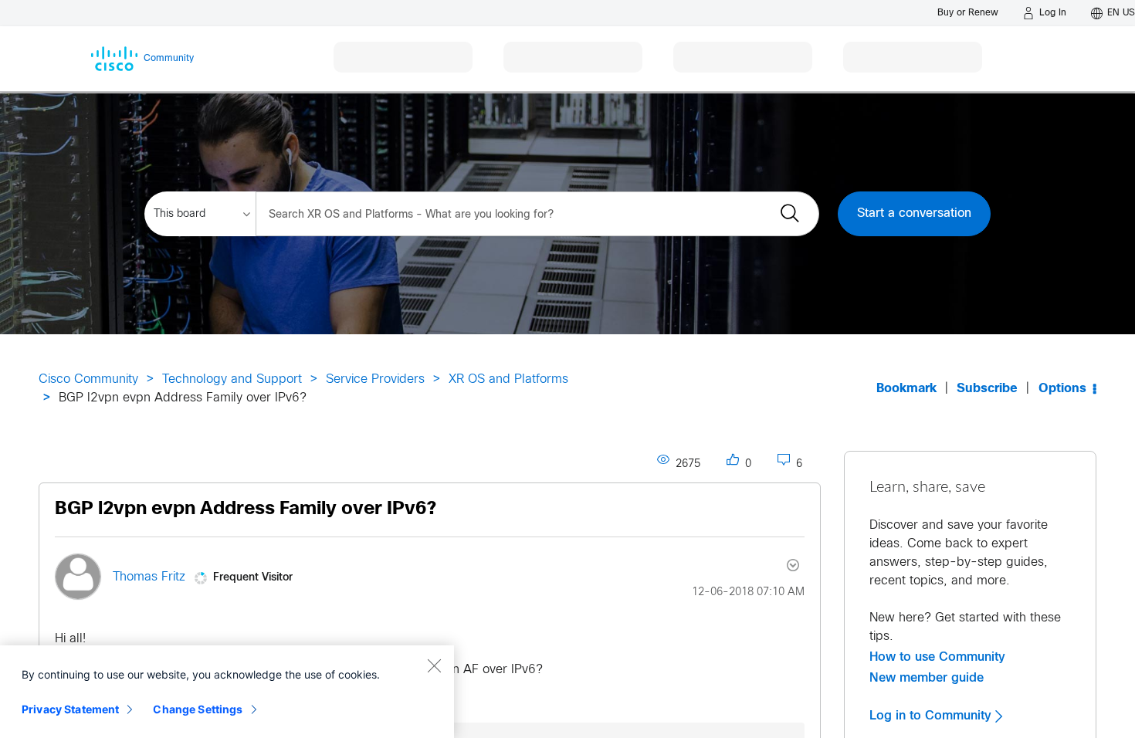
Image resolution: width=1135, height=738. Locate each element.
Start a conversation (914, 213)
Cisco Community (88, 379)
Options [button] (1062, 388)
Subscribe (987, 388)
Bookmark (906, 388)
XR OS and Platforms (508, 379)
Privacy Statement (70, 709)
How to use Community (937, 656)
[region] (227, 691)
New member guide (926, 677)
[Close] (434, 665)
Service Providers (375, 379)
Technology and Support (232, 379)
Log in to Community (932, 715)
